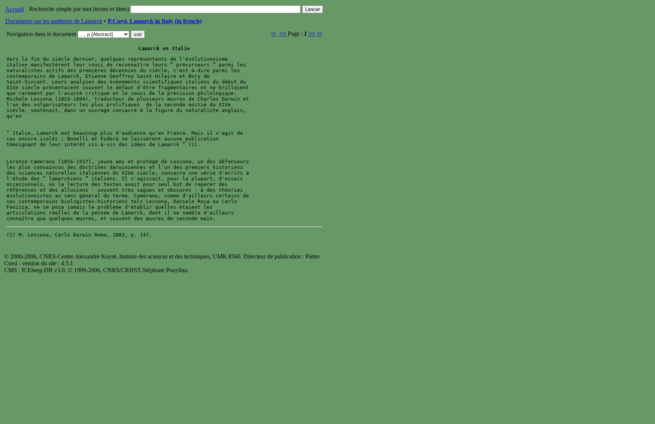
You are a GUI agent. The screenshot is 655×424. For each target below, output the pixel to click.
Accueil (14, 9)
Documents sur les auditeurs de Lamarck (53, 21)
